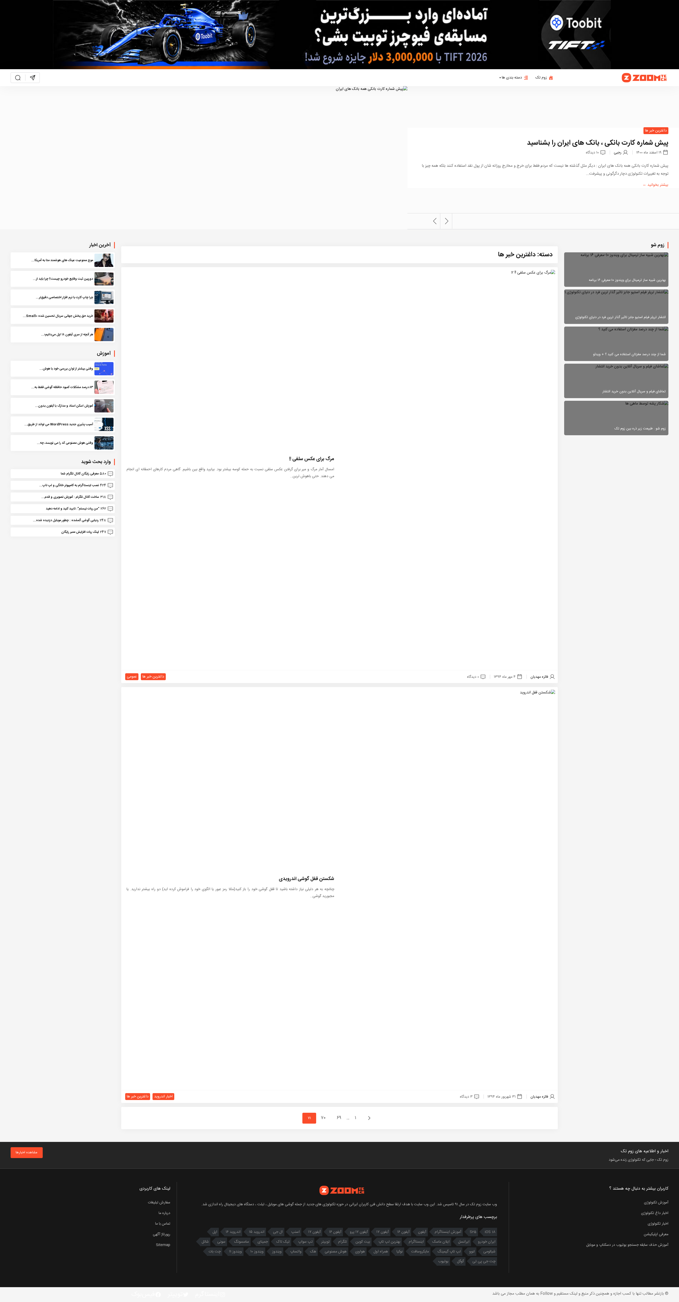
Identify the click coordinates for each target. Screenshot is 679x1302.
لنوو (472, 1251)
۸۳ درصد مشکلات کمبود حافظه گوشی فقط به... (62, 387)
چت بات (214, 1251)
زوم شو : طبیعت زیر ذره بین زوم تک (640, 429)
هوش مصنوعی (336, 1251)
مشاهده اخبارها (26, 1152)
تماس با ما (162, 1224)
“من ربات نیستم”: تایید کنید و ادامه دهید (72, 508)
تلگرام (342, 1242)
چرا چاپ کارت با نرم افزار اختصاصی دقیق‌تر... (64, 297)
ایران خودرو (486, 1242)
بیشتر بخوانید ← (655, 185)
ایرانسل (463, 1242)
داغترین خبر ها (656, 130)
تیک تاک (283, 1242)
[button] (446, 221)
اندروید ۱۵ (256, 1232)
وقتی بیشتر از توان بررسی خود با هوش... (66, 368)
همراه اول (380, 1251)
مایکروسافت (420, 1251)
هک (313, 1251)
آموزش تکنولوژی (656, 1202)
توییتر (325, 1242)
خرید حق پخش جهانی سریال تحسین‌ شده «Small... (58, 316)
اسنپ (295, 1232)
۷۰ (323, 1118)
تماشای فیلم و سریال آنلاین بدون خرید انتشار (634, 391)
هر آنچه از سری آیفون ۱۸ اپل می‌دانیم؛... (67, 334)
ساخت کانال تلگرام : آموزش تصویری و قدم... (70, 497)
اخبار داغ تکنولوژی (654, 1213)
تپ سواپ (305, 1242)
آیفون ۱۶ (403, 1232)
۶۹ (338, 1118)
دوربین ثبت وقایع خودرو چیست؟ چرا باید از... (63, 278)
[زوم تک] (644, 77)
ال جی (278, 1232)
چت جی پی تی (483, 1261)
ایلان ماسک (441, 1242)
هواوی (360, 1251)
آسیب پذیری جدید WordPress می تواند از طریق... (58, 424)
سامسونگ (241, 1242)
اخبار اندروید (163, 1096)
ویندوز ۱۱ (235, 1251)
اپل (214, 1232)
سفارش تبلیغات (159, 1202)
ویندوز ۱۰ (257, 1251)
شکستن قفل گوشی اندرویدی (306, 879)
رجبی (617, 152)
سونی (221, 1242)
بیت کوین (362, 1242)
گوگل (460, 1261)
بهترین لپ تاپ (389, 1242)
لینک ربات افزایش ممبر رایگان (80, 532)
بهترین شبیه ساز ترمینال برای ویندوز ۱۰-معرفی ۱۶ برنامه (627, 280)
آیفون (422, 1232)
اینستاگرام (416, 1242)
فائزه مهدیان (539, 677)
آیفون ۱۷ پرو (359, 1232)
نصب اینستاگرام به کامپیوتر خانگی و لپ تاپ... (69, 485)
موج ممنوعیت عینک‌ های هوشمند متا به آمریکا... (62, 260)
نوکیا (400, 1251)
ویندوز (277, 1251)
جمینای (263, 1242)
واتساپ (296, 1251)
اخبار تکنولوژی (658, 1224)
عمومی (132, 677)
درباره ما (164, 1213)
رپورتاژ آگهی (161, 1234)
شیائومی (489, 1251)
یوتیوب (443, 1261)
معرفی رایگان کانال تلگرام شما (80, 473)
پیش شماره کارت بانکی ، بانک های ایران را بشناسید (597, 143)
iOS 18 (490, 1232)
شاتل (205, 1242)
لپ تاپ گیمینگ (449, 1251)
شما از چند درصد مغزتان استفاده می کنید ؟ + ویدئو (629, 354)
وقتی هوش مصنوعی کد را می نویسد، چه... (65, 443)
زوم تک (541, 77)
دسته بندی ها (512, 77)
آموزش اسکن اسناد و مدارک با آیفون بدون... (64, 405)
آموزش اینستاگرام (448, 1232)
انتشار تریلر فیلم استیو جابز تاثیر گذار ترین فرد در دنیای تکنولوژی (620, 317)
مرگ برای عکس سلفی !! (311, 459)
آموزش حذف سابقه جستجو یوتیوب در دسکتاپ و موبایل (627, 1245)
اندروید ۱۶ (233, 1232)
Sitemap (163, 1245)
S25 (473, 1232)
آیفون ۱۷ (382, 1232)
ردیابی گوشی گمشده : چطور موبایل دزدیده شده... (66, 520)
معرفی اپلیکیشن (656, 1234)
